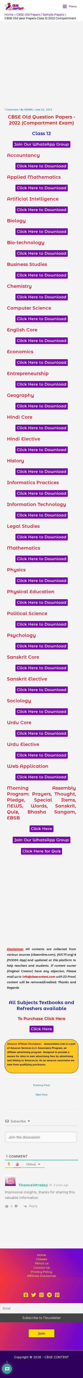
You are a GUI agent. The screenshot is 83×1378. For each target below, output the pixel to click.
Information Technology (36, 504)
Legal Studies (23, 526)
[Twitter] (33, 1294)
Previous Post (41, 1085)
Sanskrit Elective (27, 679)
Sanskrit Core (23, 657)
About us (41, 1263)
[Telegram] (49, 1294)
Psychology (21, 635)
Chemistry (19, 286)
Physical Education (30, 591)
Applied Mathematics (34, 177)
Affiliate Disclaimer (41, 1276)
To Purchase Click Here (41, 1018)
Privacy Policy (41, 1272)
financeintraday (33, 1185)
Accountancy (23, 155)
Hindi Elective (23, 439)
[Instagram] (41, 1294)
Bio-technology (25, 242)
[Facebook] (25, 1294)
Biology (16, 220)
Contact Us (41, 1267)
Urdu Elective (23, 744)
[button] (41, 1333)
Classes (41, 1259)
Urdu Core (19, 722)
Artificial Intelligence (33, 199)
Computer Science (29, 308)
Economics (20, 351)
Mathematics (23, 548)
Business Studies (27, 264)
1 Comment (11, 109)
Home (41, 1255)
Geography (20, 395)
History (15, 460)
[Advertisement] (41, 64)
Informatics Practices (33, 482)
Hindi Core (19, 417)
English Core (22, 330)
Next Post (41, 1094)
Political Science (27, 613)
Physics (16, 570)
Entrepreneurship (28, 373)
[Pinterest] (57, 1294)
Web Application (27, 766)
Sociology (19, 700)
